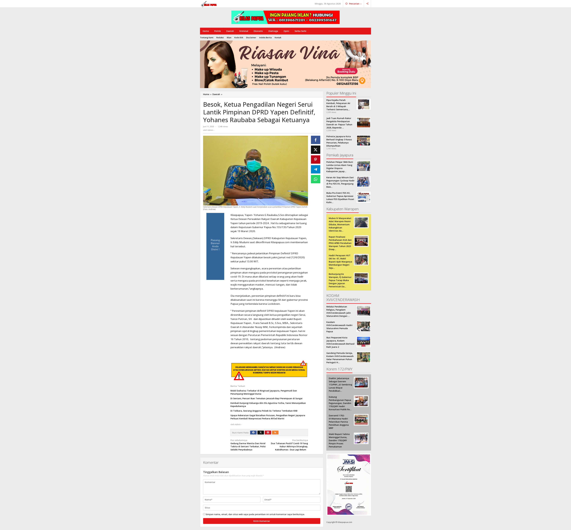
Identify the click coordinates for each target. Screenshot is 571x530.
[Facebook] (253, 432)
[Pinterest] (268, 432)
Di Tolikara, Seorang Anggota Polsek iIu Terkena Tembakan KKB (263, 410)
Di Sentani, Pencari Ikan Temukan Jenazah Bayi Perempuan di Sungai (266, 398)
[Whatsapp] (315, 179)
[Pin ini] (315, 159)
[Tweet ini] (315, 150)
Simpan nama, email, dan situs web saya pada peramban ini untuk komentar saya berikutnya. (255, 514)
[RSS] (275, 432)
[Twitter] (260, 432)
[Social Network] (367, 3)
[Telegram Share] (315, 169)
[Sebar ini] (315, 140)
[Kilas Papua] (209, 3)
